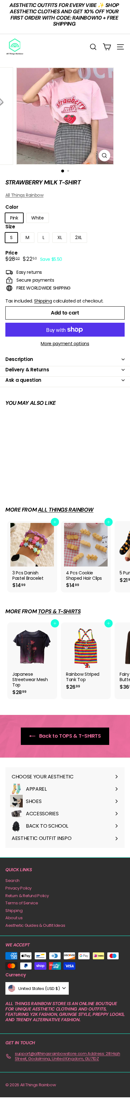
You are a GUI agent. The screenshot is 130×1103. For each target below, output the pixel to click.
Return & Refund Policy (27, 896)
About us (13, 918)
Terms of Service (21, 903)
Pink (14, 218)
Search (12, 881)
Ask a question (23, 380)
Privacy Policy (18, 888)
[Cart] (106, 47)
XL (59, 237)
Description (19, 359)
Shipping (43, 301)
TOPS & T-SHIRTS (59, 611)
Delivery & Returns (27, 369)
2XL (78, 237)
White (37, 218)
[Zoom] (104, 155)
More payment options (65, 343)
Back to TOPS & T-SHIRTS (69, 736)
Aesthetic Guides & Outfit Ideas (35, 925)
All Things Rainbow (24, 195)
